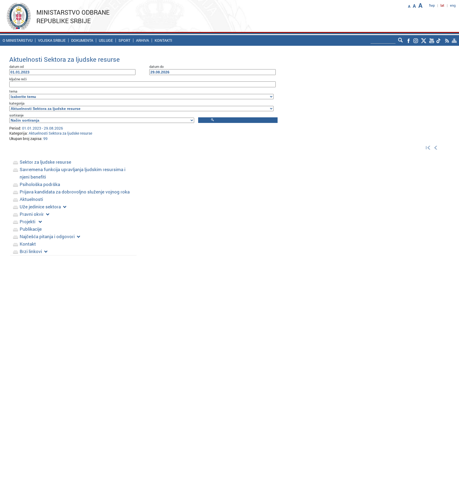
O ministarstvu (17, 40)
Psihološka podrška (40, 184)
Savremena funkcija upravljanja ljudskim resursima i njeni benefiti (72, 173)
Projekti (28, 221)
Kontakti (163, 40)
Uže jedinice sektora (40, 207)
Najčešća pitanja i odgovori (47, 236)
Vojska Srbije (52, 40)
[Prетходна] (435, 147)
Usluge (106, 40)
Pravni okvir (32, 214)
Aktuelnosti (31, 199)
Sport (124, 40)
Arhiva (142, 40)
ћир (432, 5)
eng (453, 5)
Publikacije (31, 229)
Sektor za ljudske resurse (45, 162)
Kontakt (28, 244)
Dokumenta (82, 40)
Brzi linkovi (31, 251)
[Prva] (427, 147)
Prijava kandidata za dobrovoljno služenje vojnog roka (75, 192)
